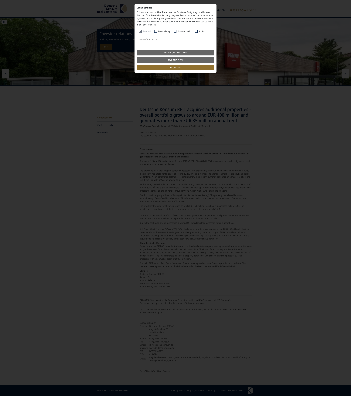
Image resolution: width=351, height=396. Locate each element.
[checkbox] (145, 31)
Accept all (175, 67)
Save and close (175, 60)
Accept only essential (175, 52)
